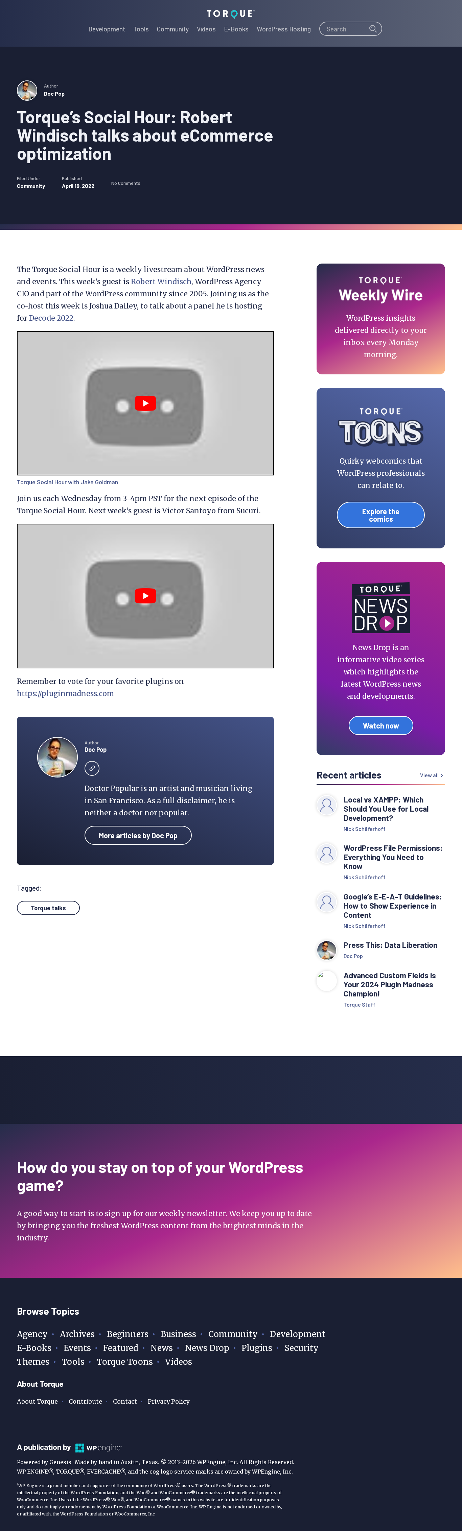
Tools (73, 1362)
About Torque (37, 1401)
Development (297, 1334)
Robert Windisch (161, 281)
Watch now (381, 725)
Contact (125, 1401)
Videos (178, 1362)
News (162, 1348)
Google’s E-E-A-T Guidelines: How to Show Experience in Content (393, 905)
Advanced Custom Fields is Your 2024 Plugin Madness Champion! (390, 984)
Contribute (85, 1401)
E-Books (34, 1348)
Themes (33, 1362)
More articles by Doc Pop (138, 835)
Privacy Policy (168, 1401)
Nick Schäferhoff (365, 828)
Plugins (256, 1348)
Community (31, 185)
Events (77, 1348)
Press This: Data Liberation (390, 944)
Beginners (127, 1334)
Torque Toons (125, 1362)
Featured (120, 1348)
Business (178, 1334)
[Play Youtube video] (145, 403)
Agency (32, 1334)
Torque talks (48, 908)
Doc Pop (54, 93)
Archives (77, 1334)
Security (301, 1348)
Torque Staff (359, 1004)
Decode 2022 (51, 318)
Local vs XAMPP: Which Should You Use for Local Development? (386, 808)
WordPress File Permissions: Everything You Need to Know (393, 857)
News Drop (207, 1348)
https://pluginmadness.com (65, 693)
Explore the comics (380, 515)
